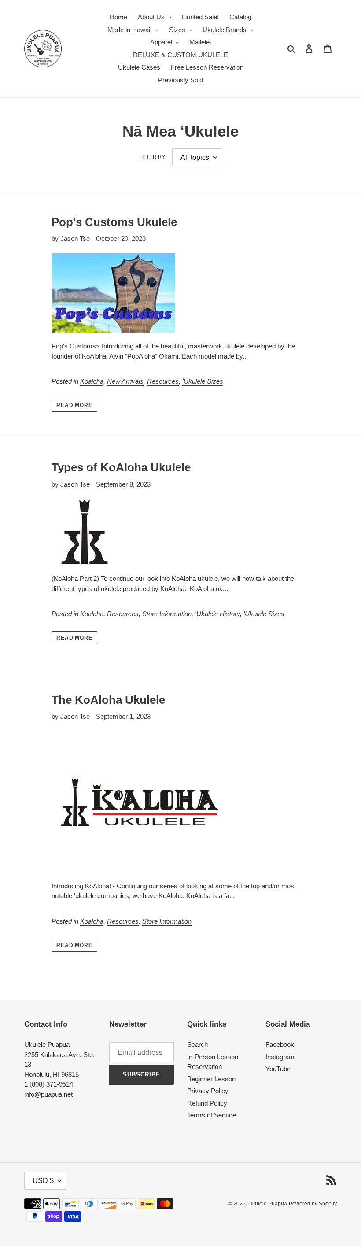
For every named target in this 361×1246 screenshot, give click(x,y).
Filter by (152, 157)
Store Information (167, 613)
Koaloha (91, 381)
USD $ (43, 1180)
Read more (74, 405)
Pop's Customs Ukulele (114, 222)
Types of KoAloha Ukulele (121, 467)
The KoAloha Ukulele (108, 699)
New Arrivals (125, 381)
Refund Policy (207, 1103)
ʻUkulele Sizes (202, 381)
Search (197, 1044)
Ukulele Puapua (267, 1204)
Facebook (279, 1044)
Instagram (280, 1057)
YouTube (278, 1068)
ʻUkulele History (217, 613)
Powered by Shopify (313, 1204)
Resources (163, 381)
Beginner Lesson (211, 1079)
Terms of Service (211, 1115)
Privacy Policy (207, 1090)
